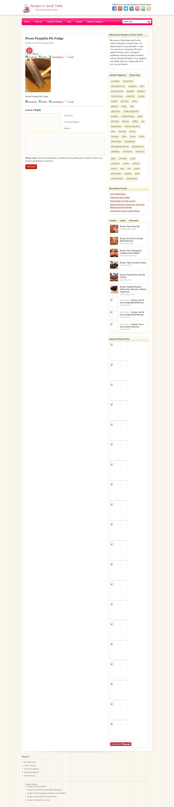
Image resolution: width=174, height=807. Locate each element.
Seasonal (114, 136)
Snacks (133, 136)
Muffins (135, 121)
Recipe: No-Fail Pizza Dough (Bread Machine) (44, 790)
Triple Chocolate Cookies (120, 197)
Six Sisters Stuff (29, 762)
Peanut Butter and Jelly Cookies (123, 201)
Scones (132, 131)
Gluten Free (115, 111)
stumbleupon (58, 57)
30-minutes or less (118, 86)
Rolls (113, 131)
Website (67, 128)
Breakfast (130, 91)
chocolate (122, 158)
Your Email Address (71, 122)
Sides (124, 136)
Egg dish (114, 106)
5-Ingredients (128, 81)
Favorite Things (54, 22)
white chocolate (117, 178)
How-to (38, 22)
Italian (140, 116)
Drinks (134, 101)
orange (136, 168)
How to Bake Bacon (118, 194)
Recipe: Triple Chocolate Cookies (133, 263)
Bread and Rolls (117, 91)
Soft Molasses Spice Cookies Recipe (124, 211)
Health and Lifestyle (131, 111)
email (71, 57)
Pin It (35, 54)
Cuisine (114, 101)
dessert (114, 168)
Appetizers (132, 86)
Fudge (124, 106)
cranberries (115, 163)
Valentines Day (137, 146)
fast (129, 168)
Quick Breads (116, 126)
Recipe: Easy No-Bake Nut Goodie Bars (42, 797)
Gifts (131, 106)
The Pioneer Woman (31, 769)
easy (122, 168)
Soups (141, 136)
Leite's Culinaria (30, 766)
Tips (69, 22)
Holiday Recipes (128, 116)
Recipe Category (95, 22)
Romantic (122, 131)
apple (113, 158)
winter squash (132, 178)
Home (27, 22)
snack (137, 173)
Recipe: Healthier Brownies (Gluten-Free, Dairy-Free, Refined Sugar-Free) (133, 289)
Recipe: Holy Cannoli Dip (130, 226)
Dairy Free (124, 101)
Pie (143, 121)
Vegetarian (115, 151)
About (79, 22)
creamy (126, 163)
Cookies (141, 96)
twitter (45, 57)
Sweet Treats (116, 141)
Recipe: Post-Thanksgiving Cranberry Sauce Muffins (46, 793)
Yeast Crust (140, 151)
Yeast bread (127, 151)
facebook (33, 57)
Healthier (114, 116)
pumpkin (128, 173)
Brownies (141, 91)
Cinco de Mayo (116, 96)
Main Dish (115, 121)
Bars (142, 86)
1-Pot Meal (115, 81)
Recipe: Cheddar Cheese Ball (38, 800)
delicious (136, 163)
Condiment (130, 96)
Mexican (125, 121)
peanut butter (116, 173)
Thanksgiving (130, 141)
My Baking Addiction (31, 772)
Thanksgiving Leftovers (119, 146)
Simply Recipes (29, 776)
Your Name (68, 116)
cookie (132, 158)
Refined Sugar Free (132, 126)
